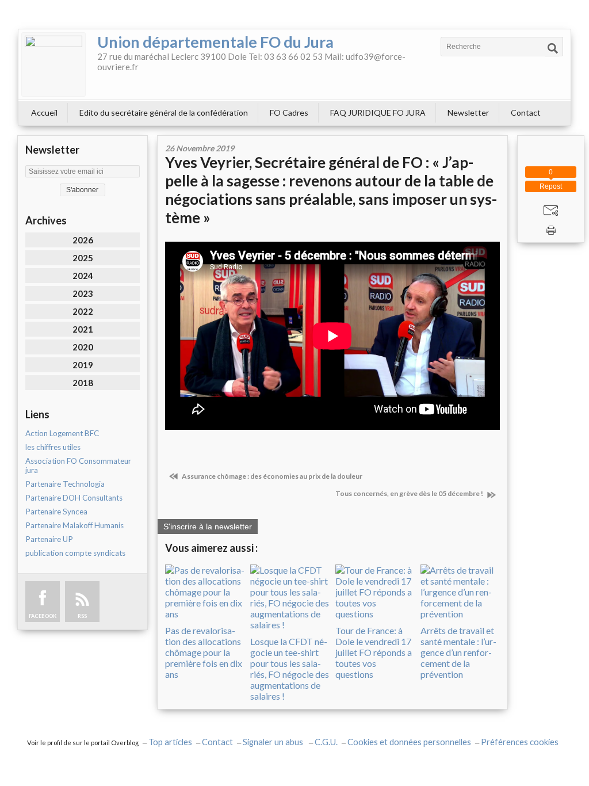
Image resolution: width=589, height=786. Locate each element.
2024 (82, 275)
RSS (82, 616)
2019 (82, 365)
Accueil (44, 112)
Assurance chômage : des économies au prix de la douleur (271, 476)
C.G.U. (326, 742)
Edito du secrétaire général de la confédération (163, 112)
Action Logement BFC (62, 433)
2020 (82, 347)
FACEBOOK (42, 616)
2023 (82, 293)
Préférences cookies (520, 742)
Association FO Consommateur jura (78, 465)
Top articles (170, 742)
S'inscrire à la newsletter (207, 526)
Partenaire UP (49, 539)
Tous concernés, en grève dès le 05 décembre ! (409, 493)
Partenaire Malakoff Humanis (74, 525)
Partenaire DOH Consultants (74, 497)
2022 (82, 311)
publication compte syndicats (75, 553)
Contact (526, 112)
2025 (82, 258)
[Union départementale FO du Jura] (53, 64)
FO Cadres (289, 112)
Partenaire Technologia (65, 484)
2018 (82, 382)
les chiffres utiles (53, 447)
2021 (82, 329)
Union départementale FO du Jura (215, 41)
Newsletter (468, 112)
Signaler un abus (274, 742)
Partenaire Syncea (56, 511)
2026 (82, 240)
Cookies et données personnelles (409, 742)
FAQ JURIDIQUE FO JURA (378, 112)
